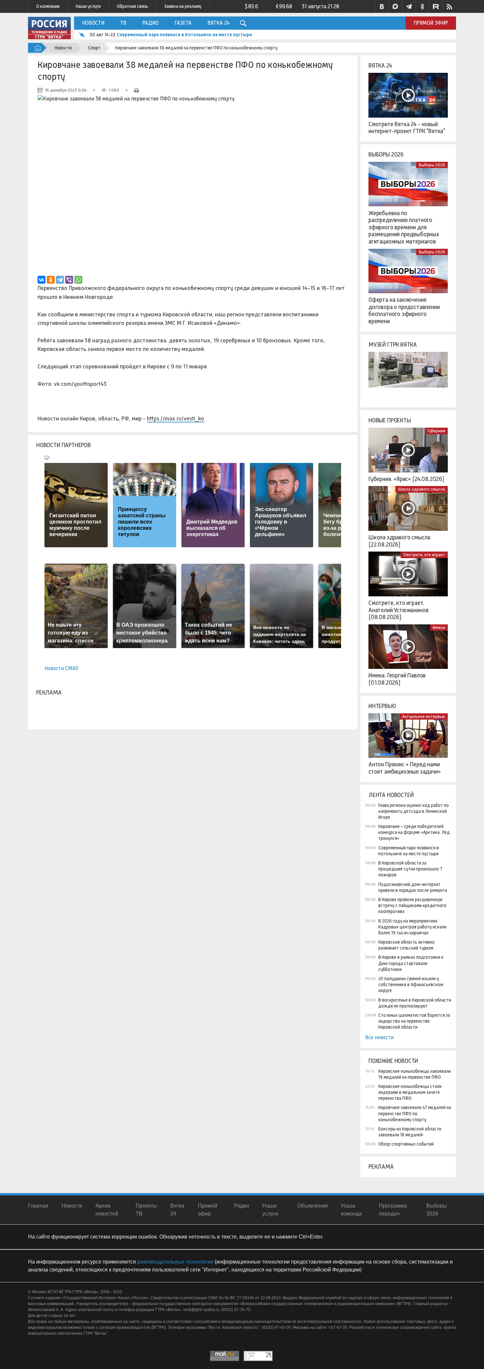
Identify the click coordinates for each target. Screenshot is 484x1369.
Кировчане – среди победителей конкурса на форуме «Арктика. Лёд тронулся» (414, 832)
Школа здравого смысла (421, 489)
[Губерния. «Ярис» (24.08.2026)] (408, 450)
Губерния (436, 430)
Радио (150, 23)
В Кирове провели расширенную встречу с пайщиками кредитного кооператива (412, 905)
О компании (48, 6)
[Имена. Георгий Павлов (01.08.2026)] (408, 646)
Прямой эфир (431, 23)
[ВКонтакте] (41, 280)
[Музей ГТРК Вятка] (408, 374)
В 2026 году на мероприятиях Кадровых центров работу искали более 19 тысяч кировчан (412, 926)
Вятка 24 (218, 23)
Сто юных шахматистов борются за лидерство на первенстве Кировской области (414, 1021)
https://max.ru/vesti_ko (175, 418)
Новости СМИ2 (61, 668)
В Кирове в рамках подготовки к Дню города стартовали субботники (411, 963)
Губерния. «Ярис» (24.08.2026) (406, 479)
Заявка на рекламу (183, 6)
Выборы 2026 (386, 154)
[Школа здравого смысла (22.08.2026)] (408, 508)
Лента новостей (391, 795)
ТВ (123, 23)
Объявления (312, 1206)
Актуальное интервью (423, 716)
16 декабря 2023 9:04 (66, 90)
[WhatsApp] (78, 280)
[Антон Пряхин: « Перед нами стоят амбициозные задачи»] (408, 735)
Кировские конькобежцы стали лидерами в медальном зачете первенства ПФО (410, 1092)
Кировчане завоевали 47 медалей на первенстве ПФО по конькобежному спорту (414, 1113)
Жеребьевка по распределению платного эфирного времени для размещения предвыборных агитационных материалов (403, 227)
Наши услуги (88, 6)
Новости (93, 23)
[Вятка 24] (408, 95)
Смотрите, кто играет (424, 554)
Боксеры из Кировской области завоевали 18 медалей (409, 1131)
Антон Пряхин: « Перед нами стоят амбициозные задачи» (404, 768)
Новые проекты (389, 420)
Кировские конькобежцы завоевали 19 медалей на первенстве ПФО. (414, 1074)
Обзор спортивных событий (406, 1144)
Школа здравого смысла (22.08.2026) (399, 541)
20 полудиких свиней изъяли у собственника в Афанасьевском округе (410, 984)
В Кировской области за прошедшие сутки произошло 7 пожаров (410, 868)
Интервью (382, 706)
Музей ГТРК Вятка (392, 344)
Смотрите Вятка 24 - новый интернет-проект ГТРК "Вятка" (406, 128)
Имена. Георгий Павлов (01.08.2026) (397, 679)
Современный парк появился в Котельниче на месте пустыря (184, 34)
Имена (439, 627)
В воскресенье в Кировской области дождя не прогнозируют (414, 1003)
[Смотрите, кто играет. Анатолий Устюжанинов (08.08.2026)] (408, 574)
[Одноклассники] (51, 280)
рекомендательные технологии (175, 1262)
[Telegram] (60, 280)
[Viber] (69, 280)
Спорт (94, 47)
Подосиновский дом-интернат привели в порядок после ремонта (412, 887)
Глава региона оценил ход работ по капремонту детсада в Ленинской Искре (413, 811)
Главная (38, 1206)
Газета (183, 23)
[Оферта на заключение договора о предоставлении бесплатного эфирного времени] (408, 271)
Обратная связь (132, 6)
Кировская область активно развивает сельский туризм (406, 945)
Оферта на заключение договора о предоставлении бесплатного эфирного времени (404, 311)
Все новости (379, 1037)
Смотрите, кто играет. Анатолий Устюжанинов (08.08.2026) (398, 610)
